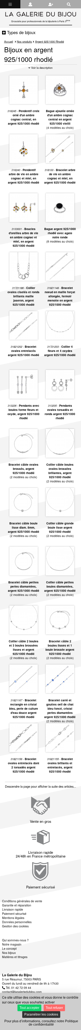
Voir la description (41, 68)
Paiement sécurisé (14, 913)
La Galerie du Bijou (17, 974)
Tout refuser (54, 1008)
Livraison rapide (12, 909)
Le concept (9, 948)
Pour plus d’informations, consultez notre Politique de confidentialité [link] (41, 1022)
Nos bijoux (9, 953)
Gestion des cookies (15, 926)
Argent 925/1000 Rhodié (49, 41)
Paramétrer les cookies (41, 1014)
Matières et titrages (14, 957)
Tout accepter (29, 1008)
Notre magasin (11, 944)
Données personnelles (17, 922)
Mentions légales (13, 918)
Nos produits (24, 41)
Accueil (8, 41)
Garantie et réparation (16, 905)
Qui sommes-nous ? (15, 940)
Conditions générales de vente (22, 901)
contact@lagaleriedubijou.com (22, 992)
